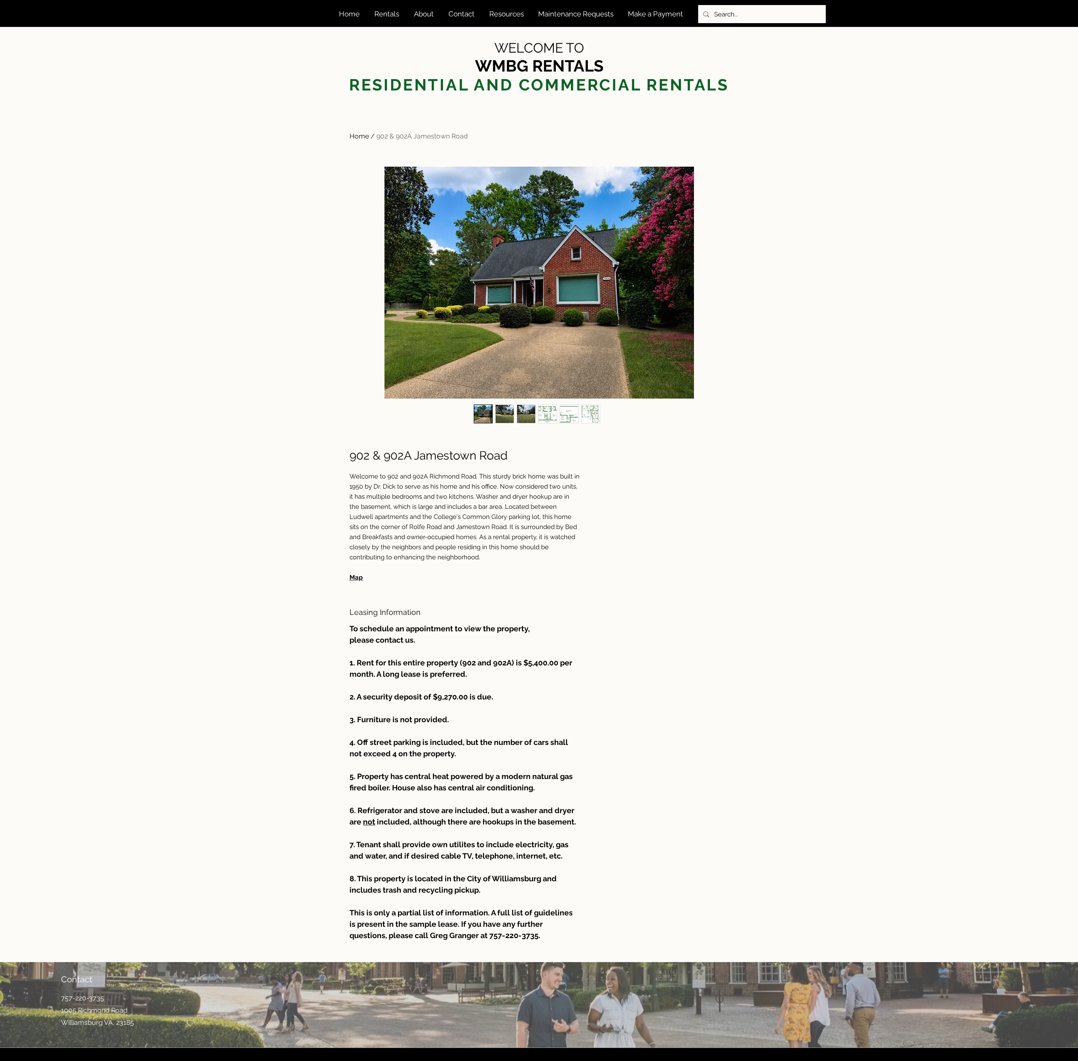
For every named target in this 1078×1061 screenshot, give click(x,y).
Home (359, 136)
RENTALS (567, 65)
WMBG (503, 65)
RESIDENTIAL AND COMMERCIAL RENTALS (539, 84)
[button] (388, 14)
